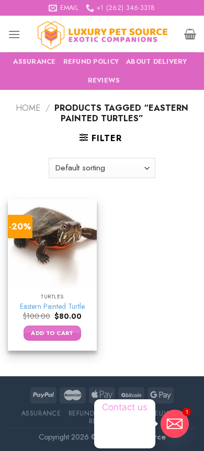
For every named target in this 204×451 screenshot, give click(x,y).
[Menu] (14, 34)
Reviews (104, 80)
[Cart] (190, 33)
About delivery (156, 61)
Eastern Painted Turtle (52, 306)
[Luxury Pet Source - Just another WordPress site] (102, 34)
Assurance (34, 61)
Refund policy (91, 61)
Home (28, 108)
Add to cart (52, 333)
